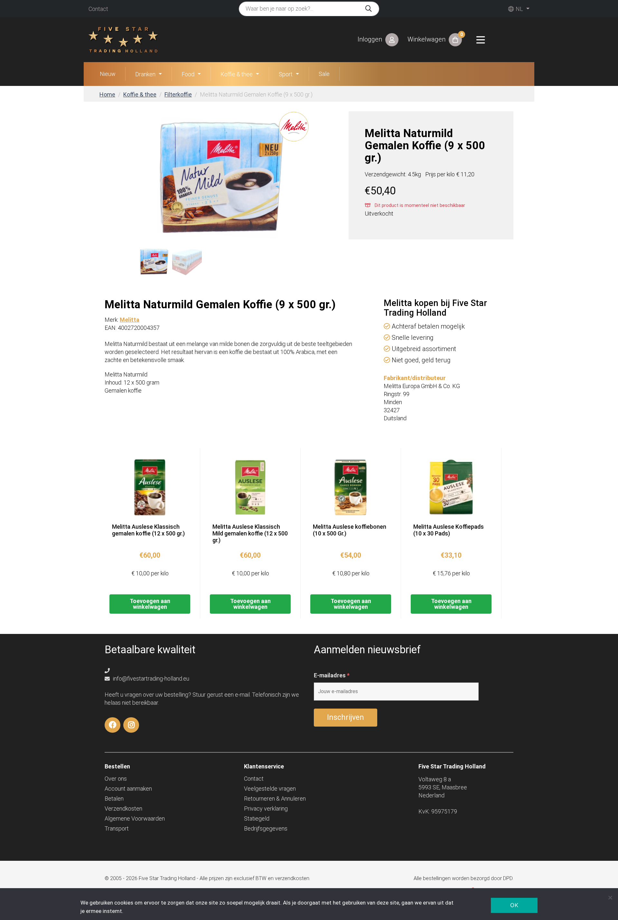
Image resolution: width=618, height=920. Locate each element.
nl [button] (518, 8)
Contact (98, 8)
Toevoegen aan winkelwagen (150, 604)
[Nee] (610, 897)
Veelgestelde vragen (270, 788)
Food (188, 74)
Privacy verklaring (266, 808)
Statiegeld (256, 818)
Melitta (129, 319)
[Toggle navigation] (481, 40)
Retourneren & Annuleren (275, 798)
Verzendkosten (123, 808)
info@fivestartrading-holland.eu (150, 678)
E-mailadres (332, 675)
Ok (514, 905)
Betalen (114, 798)
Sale (324, 73)
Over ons (116, 778)
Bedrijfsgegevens (265, 828)
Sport (286, 74)
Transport (117, 828)
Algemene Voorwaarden (135, 818)
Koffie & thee (236, 74)
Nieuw (108, 73)
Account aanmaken (128, 788)
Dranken (145, 74)
